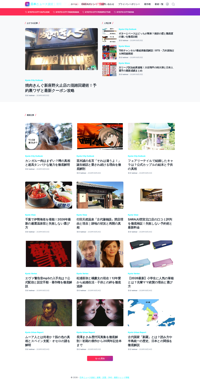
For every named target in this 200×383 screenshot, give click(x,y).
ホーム (74, 4)
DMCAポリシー (89, 4)
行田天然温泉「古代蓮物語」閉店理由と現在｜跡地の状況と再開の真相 (100, 223)
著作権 (147, 4)
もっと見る (100, 358)
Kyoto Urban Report (34, 332)
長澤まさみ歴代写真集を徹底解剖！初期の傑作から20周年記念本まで (99, 341)
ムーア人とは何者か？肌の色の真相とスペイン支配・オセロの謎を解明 (47, 341)
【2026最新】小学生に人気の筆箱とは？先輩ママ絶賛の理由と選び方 (151, 282)
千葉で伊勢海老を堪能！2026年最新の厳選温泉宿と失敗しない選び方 (48, 223)
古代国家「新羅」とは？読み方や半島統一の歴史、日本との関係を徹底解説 (150, 341)
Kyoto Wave (124, 46)
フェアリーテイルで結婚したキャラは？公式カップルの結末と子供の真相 (150, 164)
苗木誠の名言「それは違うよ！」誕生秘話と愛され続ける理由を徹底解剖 (99, 164)
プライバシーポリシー (129, 4)
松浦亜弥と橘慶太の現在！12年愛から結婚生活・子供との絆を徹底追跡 (99, 282)
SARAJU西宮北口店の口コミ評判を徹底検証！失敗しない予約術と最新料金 (150, 223)
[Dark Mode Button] (167, 4)
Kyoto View (30, 215)
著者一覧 (159, 4)
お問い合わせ (107, 4)
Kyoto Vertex (31, 273)
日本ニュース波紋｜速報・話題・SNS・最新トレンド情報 (104, 377)
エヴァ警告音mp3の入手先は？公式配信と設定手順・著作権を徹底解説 (48, 282)
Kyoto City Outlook (34, 80)
